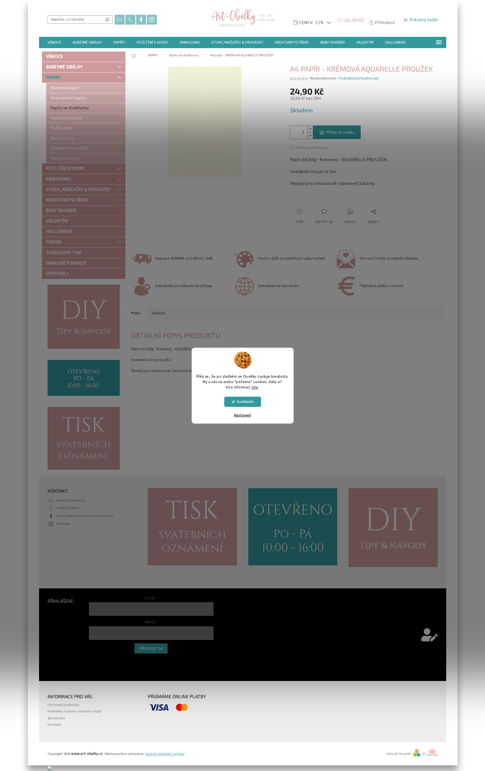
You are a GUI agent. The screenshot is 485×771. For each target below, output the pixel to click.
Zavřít (321, 200)
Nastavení (242, 415)
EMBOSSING (58, 179)
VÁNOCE (54, 56)
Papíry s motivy (64, 158)
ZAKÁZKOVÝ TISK (64, 252)
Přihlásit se (151, 648)
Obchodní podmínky (63, 704)
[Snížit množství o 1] (310, 135)
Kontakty (54, 724)
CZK (320, 23)
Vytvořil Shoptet (398, 753)
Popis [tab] (136, 313)
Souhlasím (245, 401)
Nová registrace (101, 659)
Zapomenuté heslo (103, 665)
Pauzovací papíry (66, 118)
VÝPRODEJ (57, 273)
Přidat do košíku (340, 132)
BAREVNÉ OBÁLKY (64, 67)
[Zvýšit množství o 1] (310, 129)
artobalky (63, 523)
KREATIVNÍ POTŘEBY (67, 200)
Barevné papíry (64, 88)
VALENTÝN (57, 221)
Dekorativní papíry (68, 98)
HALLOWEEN (59, 231)
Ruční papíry (62, 138)
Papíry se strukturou (69, 108)
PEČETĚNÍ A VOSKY (65, 168)
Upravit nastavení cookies (164, 753)
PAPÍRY (53, 77)
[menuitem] (54, 42)
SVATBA (54, 242)
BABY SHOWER (61, 210)
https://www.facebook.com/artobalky (84, 515)
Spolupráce (56, 718)
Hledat (107, 19)
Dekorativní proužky (69, 148)
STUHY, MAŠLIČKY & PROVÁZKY (78, 189)
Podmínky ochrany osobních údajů (74, 711)
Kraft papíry (61, 128)
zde (254, 387)
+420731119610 (67, 508)
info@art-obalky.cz (70, 500)
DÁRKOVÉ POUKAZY (66, 263)
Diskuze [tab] (158, 313)
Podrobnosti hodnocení (359, 78)
